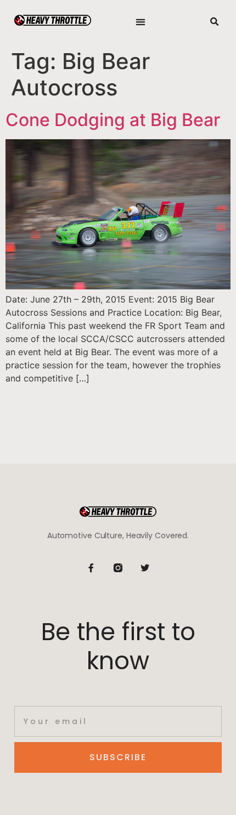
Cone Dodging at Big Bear (112, 119)
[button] (140, 22)
